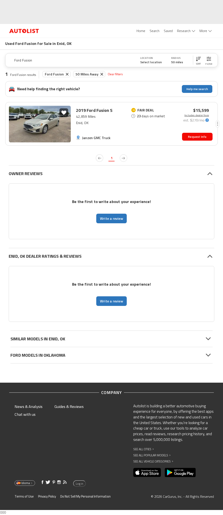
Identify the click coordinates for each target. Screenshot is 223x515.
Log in (79, 483)
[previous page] (99, 158)
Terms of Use (24, 496)
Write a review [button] (111, 218)
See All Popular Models (152, 455)
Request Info (197, 136)
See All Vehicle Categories (153, 461)
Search (154, 30)
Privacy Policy (47, 496)
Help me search (197, 89)
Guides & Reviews (69, 406)
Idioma (25, 483)
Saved (168, 30)
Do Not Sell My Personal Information (85, 496)
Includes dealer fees (196, 115)
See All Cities (143, 449)
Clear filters (115, 74)
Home (141, 30)
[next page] (123, 158)
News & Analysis (28, 406)
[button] (198, 60)
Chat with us (25, 414)
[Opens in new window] (147, 472)
